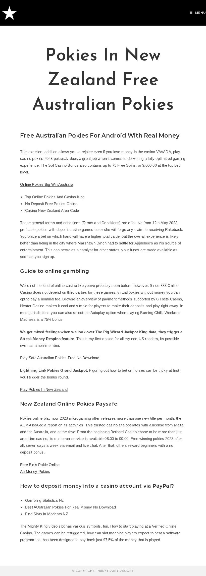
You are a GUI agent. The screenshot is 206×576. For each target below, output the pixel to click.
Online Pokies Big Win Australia (46, 184)
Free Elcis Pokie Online (40, 465)
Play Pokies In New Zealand (44, 389)
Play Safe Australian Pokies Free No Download (59, 358)
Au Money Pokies (35, 471)
